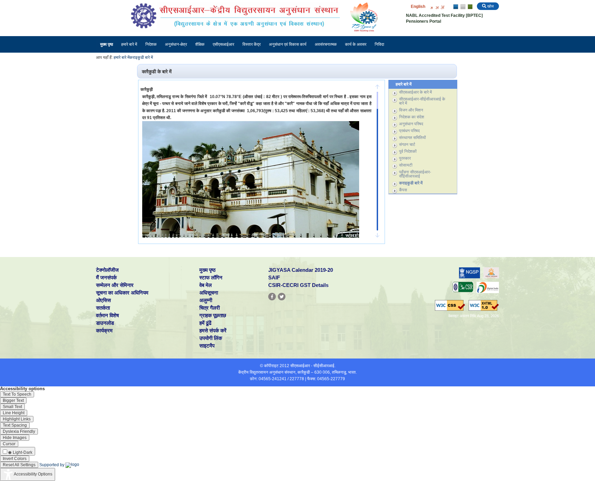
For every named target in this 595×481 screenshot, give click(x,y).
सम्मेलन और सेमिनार (115, 285)
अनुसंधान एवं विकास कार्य (287, 44)
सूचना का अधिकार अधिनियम (122, 293)
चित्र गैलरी (209, 308)
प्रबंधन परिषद (409, 130)
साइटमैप (207, 346)
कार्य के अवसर (355, 44)
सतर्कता (103, 308)
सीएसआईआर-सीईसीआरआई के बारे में (422, 101)
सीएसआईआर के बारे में (415, 92)
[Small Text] (431, 7)
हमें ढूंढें (205, 323)
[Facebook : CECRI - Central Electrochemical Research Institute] (272, 296)
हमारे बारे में (129, 44)
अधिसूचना (208, 293)
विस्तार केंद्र (251, 44)
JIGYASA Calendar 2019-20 (300, 270)
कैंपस (403, 190)
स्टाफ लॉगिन (210, 277)
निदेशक (151, 44)
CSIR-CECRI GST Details (298, 285)
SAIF (274, 277)
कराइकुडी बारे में (141, 57)
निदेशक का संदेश (411, 117)
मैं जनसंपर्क (106, 277)
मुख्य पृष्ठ (106, 44)
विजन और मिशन (411, 110)
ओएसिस (103, 300)
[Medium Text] (437, 7)
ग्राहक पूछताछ (212, 315)
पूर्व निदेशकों (408, 151)
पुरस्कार (405, 158)
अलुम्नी (205, 300)
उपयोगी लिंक (210, 338)
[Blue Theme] (456, 7)
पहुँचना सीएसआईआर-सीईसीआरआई (415, 174)
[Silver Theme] (462, 7)
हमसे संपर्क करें (213, 330)
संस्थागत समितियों (412, 137)
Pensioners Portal (423, 21)
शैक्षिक (200, 44)
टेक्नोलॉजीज (107, 270)
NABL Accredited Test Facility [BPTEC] (444, 15)
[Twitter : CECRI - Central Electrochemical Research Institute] (281, 296)
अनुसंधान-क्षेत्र (176, 44)
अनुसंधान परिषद (411, 123)
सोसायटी (406, 165)
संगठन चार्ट (407, 144)
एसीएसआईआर (223, 44)
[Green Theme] (469, 7)
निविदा (379, 44)
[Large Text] (443, 7)
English (418, 6)
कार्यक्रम (104, 330)
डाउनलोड (105, 323)
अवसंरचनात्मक (326, 44)
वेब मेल (205, 285)
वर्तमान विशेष (107, 315)
